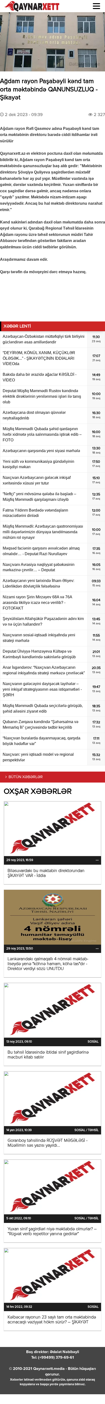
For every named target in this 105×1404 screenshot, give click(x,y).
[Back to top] (91, 1390)
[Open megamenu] (96, 6)
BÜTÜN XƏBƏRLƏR (26, 777)
